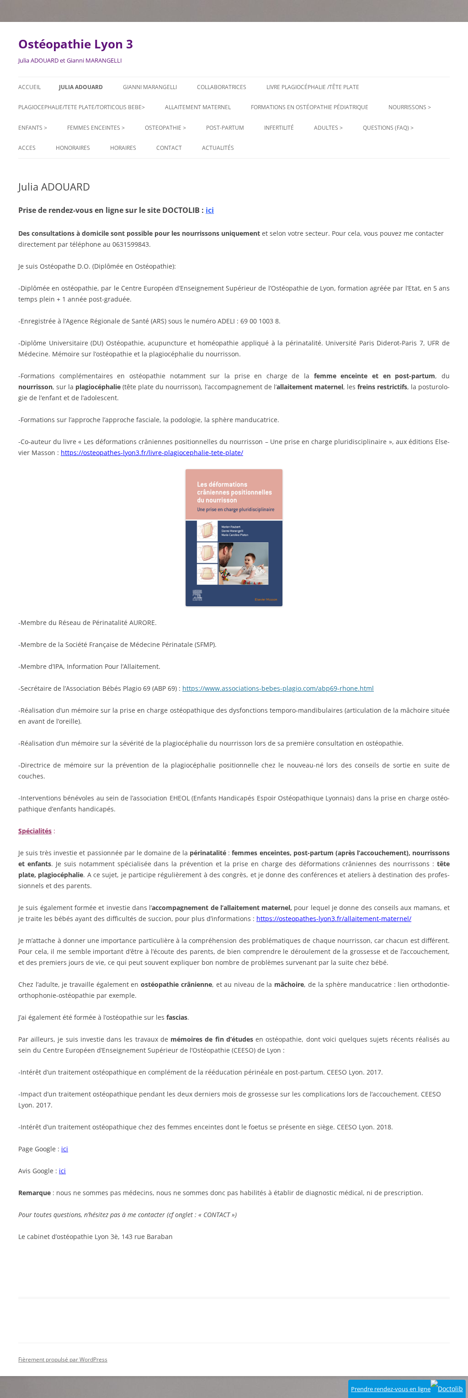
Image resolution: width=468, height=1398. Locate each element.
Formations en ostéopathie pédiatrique (309, 107)
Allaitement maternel (198, 107)
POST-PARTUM (225, 128)
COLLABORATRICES (221, 87)
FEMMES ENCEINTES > (96, 128)
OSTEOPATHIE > (165, 128)
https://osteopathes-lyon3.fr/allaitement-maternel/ (333, 918)
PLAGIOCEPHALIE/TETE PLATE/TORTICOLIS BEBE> (81, 107)
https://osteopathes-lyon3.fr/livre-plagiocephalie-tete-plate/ (152, 452)
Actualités (218, 148)
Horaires (123, 148)
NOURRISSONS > (409, 107)
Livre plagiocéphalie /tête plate (312, 87)
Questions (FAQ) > (388, 128)
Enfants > (32, 128)
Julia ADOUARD (81, 87)
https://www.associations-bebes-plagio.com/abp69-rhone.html (278, 688)
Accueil (29, 87)
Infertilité (279, 128)
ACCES (27, 148)
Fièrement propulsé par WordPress (62, 1359)
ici (210, 210)
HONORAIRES (73, 148)
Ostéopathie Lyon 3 (75, 44)
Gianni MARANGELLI (150, 87)
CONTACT (169, 148)
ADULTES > (328, 128)
